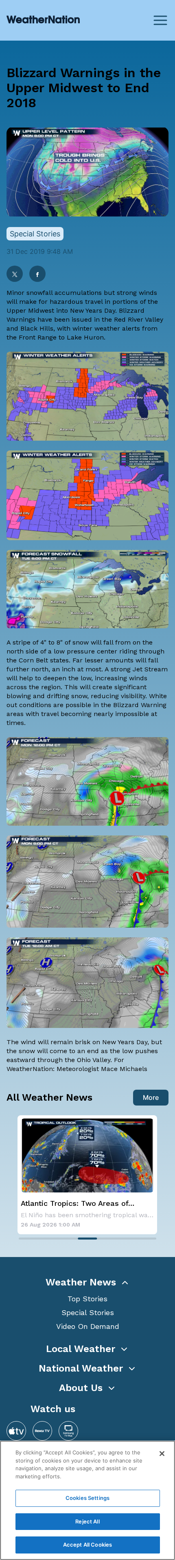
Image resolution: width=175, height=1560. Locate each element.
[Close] (162, 1454)
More (151, 1097)
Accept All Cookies (87, 1544)
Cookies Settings (87, 1498)
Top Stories (87, 1298)
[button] (87, 1282)
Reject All (87, 1521)
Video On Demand (87, 1326)
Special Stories (87, 1312)
